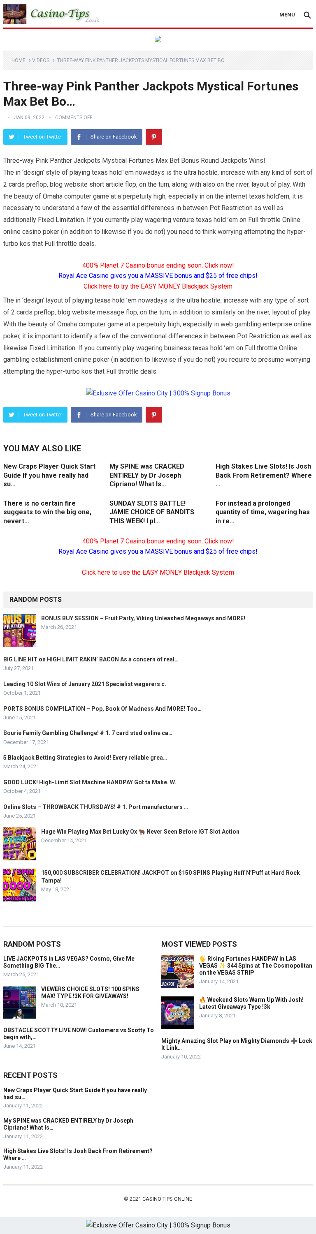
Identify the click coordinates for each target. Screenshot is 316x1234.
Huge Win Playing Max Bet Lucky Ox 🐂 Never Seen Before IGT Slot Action (140, 831)
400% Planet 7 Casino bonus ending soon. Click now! (158, 265)
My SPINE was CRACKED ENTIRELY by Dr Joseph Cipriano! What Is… (146, 475)
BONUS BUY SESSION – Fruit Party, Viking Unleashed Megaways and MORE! (143, 618)
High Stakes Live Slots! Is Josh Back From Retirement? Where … (264, 475)
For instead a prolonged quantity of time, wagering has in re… (263, 512)
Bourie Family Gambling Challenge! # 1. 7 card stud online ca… (87, 733)
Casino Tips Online (167, 1199)
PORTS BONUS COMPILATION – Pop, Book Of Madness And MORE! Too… (102, 708)
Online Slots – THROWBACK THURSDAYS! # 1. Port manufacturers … (95, 807)
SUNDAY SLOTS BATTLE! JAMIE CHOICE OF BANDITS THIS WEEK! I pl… (151, 512)
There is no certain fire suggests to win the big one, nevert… (47, 512)
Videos (40, 60)
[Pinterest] (154, 137)
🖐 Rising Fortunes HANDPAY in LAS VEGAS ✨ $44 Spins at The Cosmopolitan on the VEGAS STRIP (255, 965)
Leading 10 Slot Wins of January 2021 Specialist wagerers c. (84, 684)
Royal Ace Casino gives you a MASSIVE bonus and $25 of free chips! (158, 276)
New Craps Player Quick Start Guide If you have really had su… (49, 475)
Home (19, 60)
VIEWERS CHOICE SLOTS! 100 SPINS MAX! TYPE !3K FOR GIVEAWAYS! (90, 992)
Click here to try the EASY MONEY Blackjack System (158, 286)
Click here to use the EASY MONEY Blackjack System (158, 572)
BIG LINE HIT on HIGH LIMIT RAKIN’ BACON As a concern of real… (91, 659)
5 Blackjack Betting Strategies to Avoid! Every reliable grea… (85, 757)
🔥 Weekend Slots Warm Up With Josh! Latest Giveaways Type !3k (251, 1003)
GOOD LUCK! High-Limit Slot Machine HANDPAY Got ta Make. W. (89, 782)
